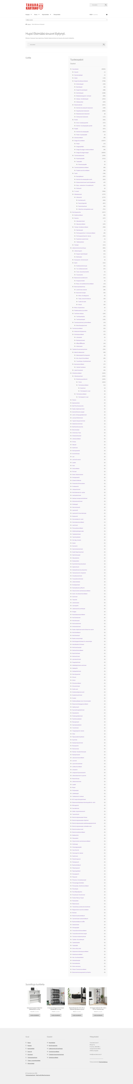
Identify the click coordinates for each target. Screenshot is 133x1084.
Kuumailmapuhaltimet (78, 710)
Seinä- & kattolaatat (77, 474)
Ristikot (74, 912)
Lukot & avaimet (78, 370)
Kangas (74, 611)
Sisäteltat (83, 388)
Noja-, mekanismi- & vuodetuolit (84, 185)
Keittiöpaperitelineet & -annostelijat (82, 641)
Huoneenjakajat (78, 75)
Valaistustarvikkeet (77, 954)
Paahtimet (75, 856)
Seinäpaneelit (76, 477)
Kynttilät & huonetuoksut (79, 564)
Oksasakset (75, 838)
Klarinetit (75, 546)
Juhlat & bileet (76, 582)
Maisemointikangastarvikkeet (80, 704)
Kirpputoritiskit (80, 280)
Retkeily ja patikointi (81, 379)
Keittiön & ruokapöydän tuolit (84, 179)
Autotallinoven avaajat (78, 412)
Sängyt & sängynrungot (82, 152)
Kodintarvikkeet (78, 215)
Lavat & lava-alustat (81, 289)
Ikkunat (74, 444)
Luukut (74, 462)
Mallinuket (79, 257)
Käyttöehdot (45, 14)
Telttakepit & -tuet (85, 391)
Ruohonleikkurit (76, 865)
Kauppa (28, 14)
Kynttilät (74, 740)
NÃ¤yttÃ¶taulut (80, 343)
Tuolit (76, 173)
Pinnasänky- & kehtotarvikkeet (80, 886)
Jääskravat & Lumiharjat (78, 608)
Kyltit (75, 263)
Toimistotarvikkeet (77, 328)
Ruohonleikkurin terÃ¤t (78, 921)
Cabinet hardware (81, 367)
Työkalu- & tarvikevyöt (78, 939)
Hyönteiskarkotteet (77, 549)
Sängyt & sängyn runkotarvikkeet (85, 149)
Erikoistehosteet (76, 435)
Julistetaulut (75, 602)
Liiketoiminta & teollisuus (79, 248)
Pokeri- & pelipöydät (81, 134)
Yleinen (74, 400)
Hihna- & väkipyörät (83, 295)
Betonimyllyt (75, 430)
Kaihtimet (75, 447)
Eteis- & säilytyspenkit (82, 122)
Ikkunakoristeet (80, 221)
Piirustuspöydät (82, 164)
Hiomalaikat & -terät (77, 519)
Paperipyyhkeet (76, 871)
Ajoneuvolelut (76, 403)
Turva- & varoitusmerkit (82, 272)
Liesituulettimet (76, 495)
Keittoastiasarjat (76, 647)
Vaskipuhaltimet (76, 671)
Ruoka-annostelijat (77, 638)
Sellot (74, 680)
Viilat (73, 734)
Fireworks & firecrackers (78, 483)
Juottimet (75, 525)
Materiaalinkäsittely (79, 286)
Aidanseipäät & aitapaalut (83, 355)
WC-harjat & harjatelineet (79, 799)
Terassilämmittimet (77, 579)
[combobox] (66, 20)
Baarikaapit (79, 87)
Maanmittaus (75, 778)
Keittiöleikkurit (76, 632)
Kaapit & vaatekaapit (81, 90)
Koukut (74, 698)
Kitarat (74, 677)
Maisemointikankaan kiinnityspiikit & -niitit (83, 802)
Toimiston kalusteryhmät (79, 936)
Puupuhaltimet (76, 662)
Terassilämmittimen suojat (79, 933)
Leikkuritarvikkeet (77, 766)
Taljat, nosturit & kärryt (84, 298)
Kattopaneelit (76, 450)
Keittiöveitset (76, 635)
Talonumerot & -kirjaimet (79, 573)
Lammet (74, 760)
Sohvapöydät (75, 927)
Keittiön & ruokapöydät (82, 131)
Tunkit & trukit (82, 301)
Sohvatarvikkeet (78, 137)
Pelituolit (78, 188)
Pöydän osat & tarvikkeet (83, 170)
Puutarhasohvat (82, 206)
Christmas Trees (76, 432)
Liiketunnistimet (76, 781)
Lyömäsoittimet (76, 659)
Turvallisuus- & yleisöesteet (83, 361)
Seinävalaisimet (76, 626)
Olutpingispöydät (77, 847)
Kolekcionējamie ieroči (78, 692)
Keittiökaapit (79, 93)
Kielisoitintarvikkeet (77, 650)
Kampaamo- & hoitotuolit (81, 260)
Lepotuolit (75, 510)
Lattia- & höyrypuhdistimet (79, 415)
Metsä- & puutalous (79, 307)
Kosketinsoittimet (77, 695)
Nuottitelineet (76, 653)
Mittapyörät (75, 805)
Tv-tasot (76, 191)
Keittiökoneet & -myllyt (78, 492)
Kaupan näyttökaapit (82, 254)
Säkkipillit (75, 668)
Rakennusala (75, 903)
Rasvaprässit (75, 722)
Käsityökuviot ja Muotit (78, 588)
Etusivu (29, 24)
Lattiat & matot (76, 459)
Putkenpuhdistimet (77, 716)
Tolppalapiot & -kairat (78, 731)
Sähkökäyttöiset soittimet (79, 665)
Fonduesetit (75, 486)
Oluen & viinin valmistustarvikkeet (81, 590)
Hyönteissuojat (76, 555)
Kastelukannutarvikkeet (78, 614)
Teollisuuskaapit (80, 319)
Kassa (35, 14)
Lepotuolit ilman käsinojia (79, 513)
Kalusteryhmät (78, 105)
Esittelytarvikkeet (79, 334)
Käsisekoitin (75, 713)
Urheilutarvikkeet (77, 373)
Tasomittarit (75, 814)
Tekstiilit (74, 599)
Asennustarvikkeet (79, 364)
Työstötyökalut (76, 537)
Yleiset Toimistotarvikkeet (79, 969)
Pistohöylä (75, 889)
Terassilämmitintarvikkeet (79, 930)
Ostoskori (30, 1054)
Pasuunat (74, 877)
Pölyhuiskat (75, 790)
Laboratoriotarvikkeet (78, 757)
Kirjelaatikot (75, 561)
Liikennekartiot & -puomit (79, 775)
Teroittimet (75, 728)
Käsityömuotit (76, 754)
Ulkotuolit (79, 197)
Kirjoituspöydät (80, 158)
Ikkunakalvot (75, 558)
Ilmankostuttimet (77, 576)
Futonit (76, 72)
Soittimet (75, 596)
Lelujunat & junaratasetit (79, 772)
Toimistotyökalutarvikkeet (81, 167)
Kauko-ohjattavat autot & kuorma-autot (83, 629)
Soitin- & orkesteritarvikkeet (79, 593)
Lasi (73, 456)
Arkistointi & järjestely (80, 331)
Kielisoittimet (76, 656)
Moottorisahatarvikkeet (78, 832)
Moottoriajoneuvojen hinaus (79, 817)
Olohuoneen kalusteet (82, 117)
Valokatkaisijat (76, 960)
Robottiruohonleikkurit (78, 915)
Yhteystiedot (57, 14)
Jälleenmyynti (78, 251)
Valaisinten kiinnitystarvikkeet (80, 951)
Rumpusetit (75, 745)
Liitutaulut (79, 337)
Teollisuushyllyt (80, 316)
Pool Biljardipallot (77, 892)
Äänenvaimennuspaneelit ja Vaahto (81, 972)
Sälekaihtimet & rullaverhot (79, 570)
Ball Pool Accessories (78, 406)
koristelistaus (76, 453)
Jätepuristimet (76, 489)
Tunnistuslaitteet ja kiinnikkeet (82, 322)
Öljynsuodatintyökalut (78, 737)
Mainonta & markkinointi (81, 277)
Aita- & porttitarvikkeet (82, 358)
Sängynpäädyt (80, 146)
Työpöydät (79, 161)
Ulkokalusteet (78, 194)
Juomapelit (75, 605)
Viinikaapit (75, 504)
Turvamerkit (79, 275)
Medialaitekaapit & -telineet (83, 96)
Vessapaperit (75, 874)
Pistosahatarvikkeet (77, 528)
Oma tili (30, 1051)
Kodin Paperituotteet (78, 552)
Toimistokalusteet (79, 155)
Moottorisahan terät (77, 829)
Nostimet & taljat (81, 292)
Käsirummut (75, 748)
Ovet (73, 465)
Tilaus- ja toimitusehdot (34, 1060)
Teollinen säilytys (79, 313)
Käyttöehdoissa (103, 1062)
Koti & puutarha (76, 212)
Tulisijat (76, 245)
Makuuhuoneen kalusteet (83, 114)
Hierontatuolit (76, 507)
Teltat (80, 382)
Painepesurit (75, 862)
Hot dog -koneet (76, 540)
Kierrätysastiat (76, 674)
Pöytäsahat (75, 900)
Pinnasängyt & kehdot (78, 883)
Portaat (74, 471)
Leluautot (75, 769)
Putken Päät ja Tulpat (78, 898)
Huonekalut (75, 69)
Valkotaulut (79, 346)
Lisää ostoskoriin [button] (34, 1015)
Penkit (76, 119)
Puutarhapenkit (82, 203)
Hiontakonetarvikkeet (78, 522)
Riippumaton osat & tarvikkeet (80, 909)
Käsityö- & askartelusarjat (79, 751)
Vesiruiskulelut (76, 963)
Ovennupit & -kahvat (77, 853)
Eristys (74, 441)
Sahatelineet (75, 924)
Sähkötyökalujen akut (78, 531)
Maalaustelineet (80, 340)
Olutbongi (75, 844)
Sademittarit (75, 567)
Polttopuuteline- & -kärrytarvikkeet (85, 233)
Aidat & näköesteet (79, 352)
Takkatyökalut (80, 242)
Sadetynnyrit (75, 707)
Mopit (73, 787)
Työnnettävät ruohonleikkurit (80, 918)
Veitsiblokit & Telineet (78, 644)
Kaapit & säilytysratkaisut (81, 81)
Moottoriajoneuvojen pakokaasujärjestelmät (84, 823)
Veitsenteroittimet (77, 501)
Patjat (78, 143)
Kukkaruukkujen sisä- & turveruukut (81, 701)
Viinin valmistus (76, 966)
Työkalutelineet (76, 534)
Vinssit (80, 304)
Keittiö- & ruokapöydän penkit (84, 125)
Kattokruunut (76, 620)
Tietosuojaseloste (32, 1057)
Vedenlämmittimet (77, 424)
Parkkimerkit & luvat (81, 266)
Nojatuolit (75, 516)
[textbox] (66, 20)
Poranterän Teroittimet (78, 895)
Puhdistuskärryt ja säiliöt (81, 310)
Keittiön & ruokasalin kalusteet (84, 108)
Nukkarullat (75, 835)
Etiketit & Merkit (76, 480)
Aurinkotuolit (81, 200)
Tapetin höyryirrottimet (78, 421)
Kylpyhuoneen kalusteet (82, 111)
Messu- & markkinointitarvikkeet (85, 283)
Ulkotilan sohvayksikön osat (85, 209)
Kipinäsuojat (79, 230)
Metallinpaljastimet (81, 325)
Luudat (74, 784)
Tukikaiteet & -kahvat (78, 796)
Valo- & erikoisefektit (78, 957)
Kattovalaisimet (76, 623)
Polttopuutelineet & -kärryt (83, 236)
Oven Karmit (75, 850)
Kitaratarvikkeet (76, 683)
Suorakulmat (75, 808)
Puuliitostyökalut (77, 719)
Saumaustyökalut (77, 725)
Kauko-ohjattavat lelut (78, 409)
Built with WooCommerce (43, 1075)
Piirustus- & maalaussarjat (79, 880)
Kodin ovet (75, 689)
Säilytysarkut (79, 102)
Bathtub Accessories (77, 427)
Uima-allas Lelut (76, 948)
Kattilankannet (76, 617)
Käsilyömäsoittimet (77, 743)
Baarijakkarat (79, 176)
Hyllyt (76, 78)
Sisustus (76, 218)
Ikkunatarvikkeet (80, 224)
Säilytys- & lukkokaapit (82, 99)
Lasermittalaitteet (77, 763)
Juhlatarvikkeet (76, 438)
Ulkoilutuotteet (78, 376)
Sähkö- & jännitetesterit (78, 811)
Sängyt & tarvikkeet (79, 140)
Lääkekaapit (75, 793)
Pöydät (76, 128)
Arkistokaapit (80, 84)
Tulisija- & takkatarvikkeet (81, 227)
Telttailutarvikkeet (83, 385)
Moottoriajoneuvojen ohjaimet (80, 820)
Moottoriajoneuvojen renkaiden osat (82, 826)
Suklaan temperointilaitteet (79, 498)
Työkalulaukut (76, 942)
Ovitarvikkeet (75, 468)
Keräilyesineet (76, 585)
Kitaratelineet (76, 686)
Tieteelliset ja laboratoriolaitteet (81, 906)
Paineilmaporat (76, 859)
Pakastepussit (76, 868)
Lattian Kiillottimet (77, 418)
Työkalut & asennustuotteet (79, 349)
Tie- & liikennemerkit (82, 269)
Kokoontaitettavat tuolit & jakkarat (85, 182)
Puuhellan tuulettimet (82, 239)
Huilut (74, 543)
